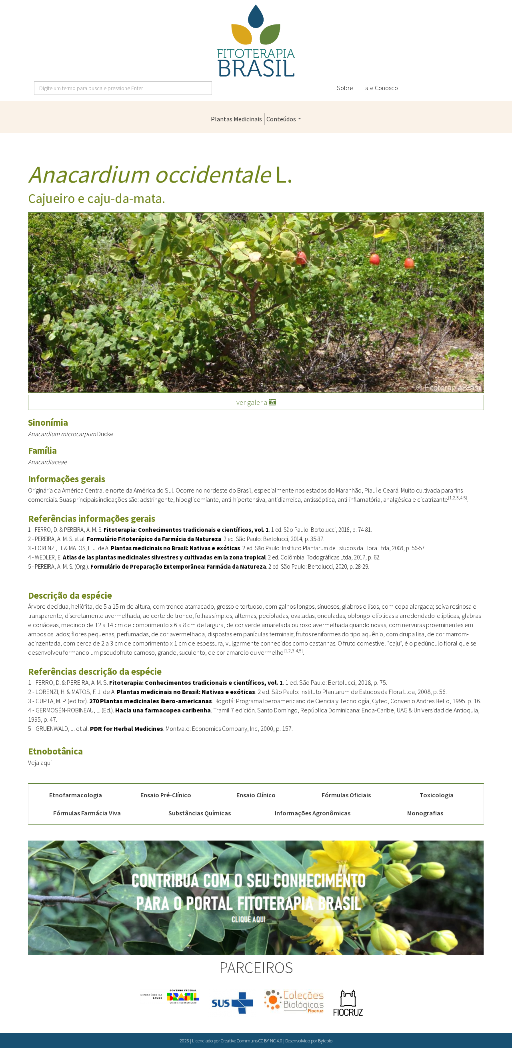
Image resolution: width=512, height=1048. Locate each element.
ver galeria (252, 402)
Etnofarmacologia (75, 795)
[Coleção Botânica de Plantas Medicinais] (294, 1001)
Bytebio (325, 1041)
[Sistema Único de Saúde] (232, 1003)
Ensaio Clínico (256, 795)
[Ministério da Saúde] (170, 996)
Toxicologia (437, 795)
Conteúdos (281, 119)
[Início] (256, 40)
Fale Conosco (380, 88)
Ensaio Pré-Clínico (165, 795)
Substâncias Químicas (199, 813)
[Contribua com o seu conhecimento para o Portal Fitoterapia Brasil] (256, 898)
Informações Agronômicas (312, 813)
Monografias (425, 813)
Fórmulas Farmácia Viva (87, 813)
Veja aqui (40, 762)
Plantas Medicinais (236, 119)
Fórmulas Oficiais (346, 795)
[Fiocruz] (348, 1003)
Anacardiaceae (47, 462)
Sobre (345, 88)
